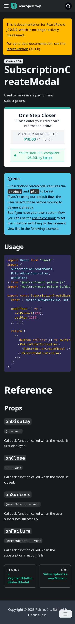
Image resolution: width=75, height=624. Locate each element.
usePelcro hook (44, 218)
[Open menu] (65, 614)
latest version (17, 49)
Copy (65, 259)
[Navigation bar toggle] (6, 6)
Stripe (47, 157)
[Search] (68, 6)
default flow (45, 196)
